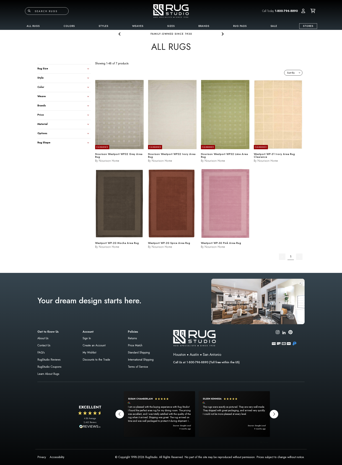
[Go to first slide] (222, 34)
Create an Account (94, 345)
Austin (194, 354)
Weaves (137, 26)
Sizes (171, 26)
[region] (197, 414)
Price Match (135, 345)
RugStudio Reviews (49, 360)
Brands (203, 26)
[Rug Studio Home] (171, 11)
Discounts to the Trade (96, 360)
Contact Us (43, 345)
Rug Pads (240, 26)
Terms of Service (138, 367)
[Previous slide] (119, 34)
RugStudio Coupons (49, 367)
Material (42, 123)
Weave (41, 95)
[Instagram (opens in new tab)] (277, 333)
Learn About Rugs (48, 374)
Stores (308, 26)
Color (40, 86)
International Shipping (141, 360)
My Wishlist (89, 352)
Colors (69, 26)
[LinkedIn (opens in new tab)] (284, 332)
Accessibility (57, 457)
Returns (132, 338)
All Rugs (33, 26)
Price (40, 114)
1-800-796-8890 (286, 11)
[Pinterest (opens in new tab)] (290, 333)
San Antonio (212, 354)
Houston (179, 354)
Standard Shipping (139, 352)
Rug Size (42, 68)
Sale (274, 26)
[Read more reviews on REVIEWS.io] (90, 427)
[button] (303, 11)
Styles (103, 26)
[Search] (29, 11)
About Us (42, 338)
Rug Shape (43, 142)
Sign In (87, 338)
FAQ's (41, 352)
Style (40, 77)
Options (42, 132)
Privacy (41, 457)
